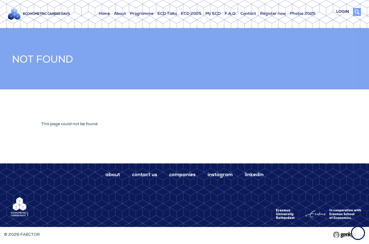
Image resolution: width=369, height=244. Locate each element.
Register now (273, 14)
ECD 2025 (191, 14)
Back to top (358, 233)
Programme (141, 14)
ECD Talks (167, 14)
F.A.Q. (230, 14)
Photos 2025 (302, 14)
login (342, 12)
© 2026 (22, 235)
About (120, 14)
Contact (248, 14)
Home (104, 14)
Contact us (144, 175)
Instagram (220, 175)
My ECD (213, 14)
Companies (182, 175)
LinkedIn (254, 175)
